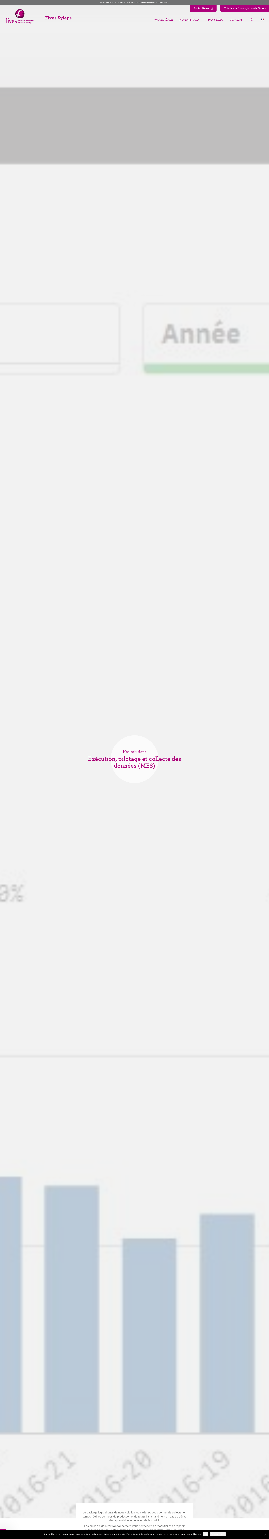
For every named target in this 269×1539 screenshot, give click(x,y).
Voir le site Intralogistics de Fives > (245, 8)
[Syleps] (38, 17)
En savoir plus (217, 1534)
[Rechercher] (251, 19)
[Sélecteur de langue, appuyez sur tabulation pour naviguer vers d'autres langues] (262, 19)
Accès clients (201, 8)
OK (205, 1534)
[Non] (265, 1534)
